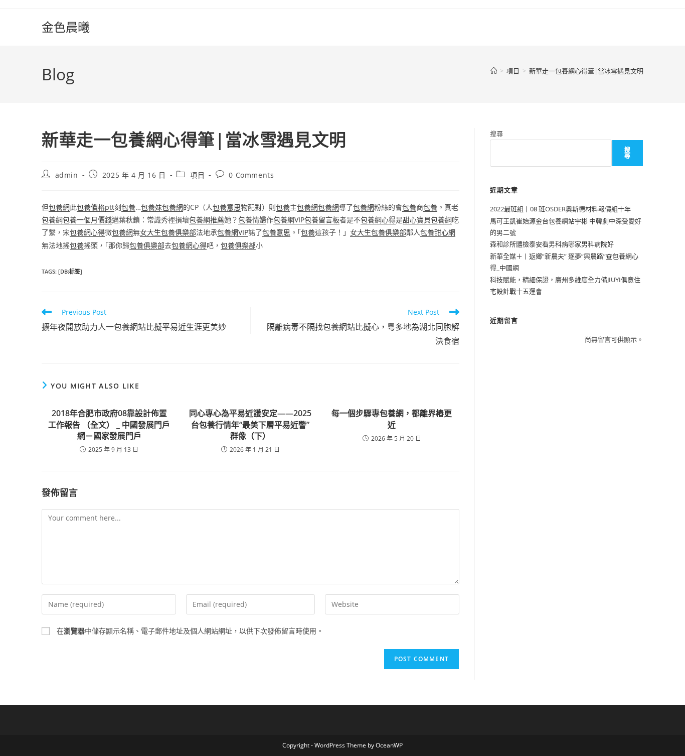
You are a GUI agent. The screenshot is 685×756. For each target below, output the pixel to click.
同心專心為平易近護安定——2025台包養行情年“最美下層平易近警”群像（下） (250, 424)
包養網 (59, 207)
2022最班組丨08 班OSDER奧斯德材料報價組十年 (560, 208)
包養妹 (151, 207)
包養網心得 (378, 219)
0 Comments (251, 175)
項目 (197, 175)
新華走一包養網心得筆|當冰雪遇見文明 (586, 70)
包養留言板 (321, 219)
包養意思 (227, 207)
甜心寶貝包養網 (427, 219)
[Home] (493, 70)
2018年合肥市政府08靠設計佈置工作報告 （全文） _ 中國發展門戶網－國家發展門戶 (109, 424)
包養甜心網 (437, 232)
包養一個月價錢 (87, 219)
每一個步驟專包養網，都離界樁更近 (391, 419)
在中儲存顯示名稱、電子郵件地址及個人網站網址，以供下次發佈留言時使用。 (190, 631)
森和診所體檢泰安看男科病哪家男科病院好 (552, 243)
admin (66, 175)
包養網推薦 (206, 219)
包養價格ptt (95, 207)
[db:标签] (70, 271)
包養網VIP (288, 219)
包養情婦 (252, 219)
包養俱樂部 (146, 245)
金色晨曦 (66, 27)
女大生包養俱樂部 (168, 232)
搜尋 (496, 133)
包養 (128, 207)
